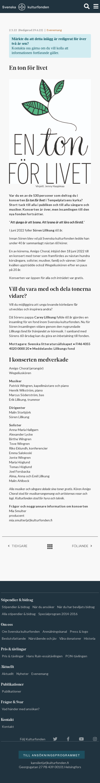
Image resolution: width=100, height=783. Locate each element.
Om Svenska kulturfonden (21, 631)
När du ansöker (43, 607)
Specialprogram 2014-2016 (57, 614)
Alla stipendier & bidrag (19, 614)
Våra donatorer (70, 638)
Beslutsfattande (14, 638)
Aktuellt (8, 674)
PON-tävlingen (76, 656)
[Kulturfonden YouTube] (79, 739)
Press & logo (79, 631)
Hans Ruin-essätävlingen (45, 656)
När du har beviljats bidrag (76, 607)
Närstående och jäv (43, 638)
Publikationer (11, 691)
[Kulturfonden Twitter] (53, 739)
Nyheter (23, 674)
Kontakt (8, 726)
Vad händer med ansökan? (21, 709)
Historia (89, 638)
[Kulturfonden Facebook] (66, 739)
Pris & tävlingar (13, 656)
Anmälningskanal (55, 631)
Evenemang (54, 30)
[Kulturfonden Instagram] (92, 739)
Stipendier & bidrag (16, 607)
